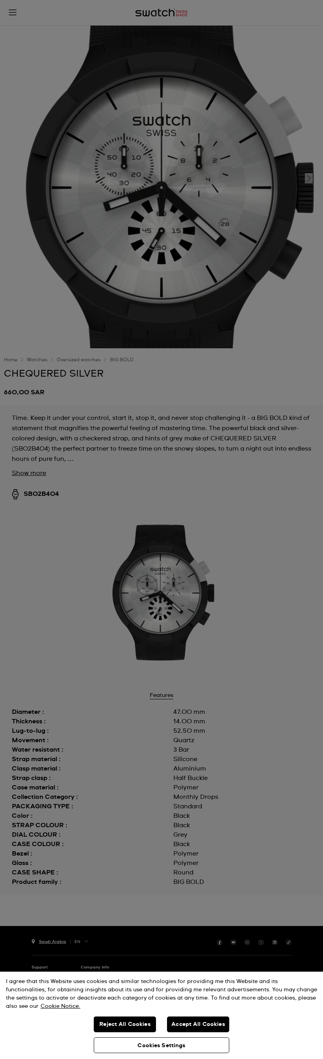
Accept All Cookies (198, 1024)
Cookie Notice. (60, 1006)
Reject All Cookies (124, 1024)
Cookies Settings (161, 1045)
